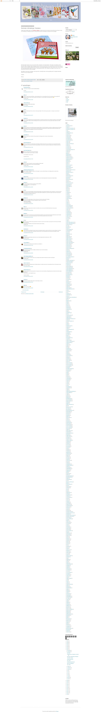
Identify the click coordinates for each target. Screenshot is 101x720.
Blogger (57, 711)
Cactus (67, 191)
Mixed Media (68, 411)
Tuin (67, 580)
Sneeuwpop (68, 527)
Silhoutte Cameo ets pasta (70, 515)
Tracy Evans (68, 574)
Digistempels (68, 234)
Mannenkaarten (68, 399)
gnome (67, 304)
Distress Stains (68, 243)
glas (67, 299)
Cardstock (67, 197)
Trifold (67, 577)
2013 (67, 688)
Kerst (67, 347)
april (68, 674)
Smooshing (68, 523)
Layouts (67, 380)
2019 (67, 680)
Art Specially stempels (69, 149)
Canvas (67, 194)
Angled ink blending (69, 143)
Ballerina (67, 160)
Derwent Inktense (69, 229)
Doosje (67, 249)
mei (68, 673)
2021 (67, 647)
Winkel (67, 616)
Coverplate (68, 211)
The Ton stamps (68, 572)
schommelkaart (68, 497)
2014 (67, 687)
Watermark (68, 611)
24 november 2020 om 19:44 (28, 203)
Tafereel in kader (69, 555)
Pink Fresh (68, 454)
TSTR (67, 579)
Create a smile (68, 216)
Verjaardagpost (68, 596)
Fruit (67, 290)
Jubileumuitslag (68, 342)
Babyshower (68, 155)
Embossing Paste (69, 267)
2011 (67, 691)
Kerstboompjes (68, 349)
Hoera (67, 324)
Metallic (67, 403)
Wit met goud (68, 618)
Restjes (67, 478)
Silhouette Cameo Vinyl (70, 512)
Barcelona (68, 161)
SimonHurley (68, 517)
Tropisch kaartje (68, 578)
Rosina (25, 235)
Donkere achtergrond (69, 248)
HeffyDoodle (68, 317)
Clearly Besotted (69, 206)
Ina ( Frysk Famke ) (27, 150)
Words (67, 623)
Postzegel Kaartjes (69, 465)
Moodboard (68, 415)
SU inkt (67, 553)
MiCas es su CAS (69, 406)
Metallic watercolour (69, 404)
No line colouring (69, 427)
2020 (67, 649)
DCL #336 (68, 660)
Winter (67, 617)
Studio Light (68, 552)
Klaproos (67, 356)
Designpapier (68, 230)
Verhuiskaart (68, 593)
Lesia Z (67, 384)
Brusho (67, 190)
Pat (24, 190)
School (67, 498)
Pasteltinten (68, 441)
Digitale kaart (68, 237)
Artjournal (67, 150)
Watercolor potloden (69, 609)
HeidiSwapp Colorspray (70, 318)
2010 (67, 692)
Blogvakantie (68, 185)
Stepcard (67, 543)
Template (67, 566)
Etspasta (67, 275)
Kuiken (67, 375)
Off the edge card (69, 430)
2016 (67, 684)
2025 (67, 642)
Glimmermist (68, 300)
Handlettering (68, 312)
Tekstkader (68, 565)
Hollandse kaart (68, 325)
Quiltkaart (67, 471)
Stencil (67, 541)
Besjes (67, 163)
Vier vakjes (68, 598)
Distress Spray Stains (69, 242)
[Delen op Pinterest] (44, 79)
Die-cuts (67, 231)
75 (66, 130)
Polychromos (68, 460)
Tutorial (67, 583)
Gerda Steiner (68, 294)
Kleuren (67, 361)
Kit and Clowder (68, 355)
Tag (66, 558)
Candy (67, 193)
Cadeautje (68, 192)
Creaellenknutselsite (27, 248)
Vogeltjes (67, 602)
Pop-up (67, 461)
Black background (69, 175)
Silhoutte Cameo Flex (69, 516)
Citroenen (67, 204)
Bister (67, 173)
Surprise (67, 554)
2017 (67, 683)
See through (68, 503)
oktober (68, 666)
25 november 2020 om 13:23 (28, 259)
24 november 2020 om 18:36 (28, 179)
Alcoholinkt (68, 137)
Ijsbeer (67, 335)
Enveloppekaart (68, 274)
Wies (24, 206)
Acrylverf (67, 134)
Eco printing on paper (69, 256)
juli (67, 670)
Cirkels (67, 203)
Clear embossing (69, 205)
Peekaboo (68, 443)
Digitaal (67, 235)
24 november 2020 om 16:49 (28, 139)
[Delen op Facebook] (43, 79)
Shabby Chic (68, 504)
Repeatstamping (69, 477)
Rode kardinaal (68, 484)
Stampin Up (68, 535)
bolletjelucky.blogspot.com (28, 169)
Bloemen (67, 181)
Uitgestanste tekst (69, 584)
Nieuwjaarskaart (68, 424)
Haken (67, 311)
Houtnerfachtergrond (69, 329)
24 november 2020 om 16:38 (28, 131)
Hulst (67, 330)
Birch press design (69, 172)
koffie (67, 372)
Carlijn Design (68, 198)
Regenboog (68, 473)
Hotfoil (67, 328)
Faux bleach (68, 279)
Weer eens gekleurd (70, 663)
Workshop (67, 624)
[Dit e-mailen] (39, 79)
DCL (67, 225)
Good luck (67, 306)
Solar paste (68, 529)
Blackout (67, 178)
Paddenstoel (68, 435)
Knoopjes (67, 371)
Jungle (67, 343)
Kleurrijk (67, 367)
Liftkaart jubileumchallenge (70, 391)
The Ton (67, 571)
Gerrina (25, 279)
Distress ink (68, 240)
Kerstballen (68, 348)
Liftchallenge (68, 387)
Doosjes (67, 250)
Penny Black (68, 446)
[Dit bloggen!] (40, 79)
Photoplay (67, 449)
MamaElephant (68, 398)
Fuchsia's (67, 291)
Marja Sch (25, 176)
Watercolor (68, 608)
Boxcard (67, 188)
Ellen (67, 98)
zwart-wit (67, 630)
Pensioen (67, 447)
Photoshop (68, 450)
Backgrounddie (68, 159)
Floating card (68, 285)
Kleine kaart (68, 359)
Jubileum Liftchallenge (69, 341)
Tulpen (67, 581)
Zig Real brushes (69, 628)
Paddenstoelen (68, 436)
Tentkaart (67, 567)
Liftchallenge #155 (70, 659)
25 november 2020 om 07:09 (28, 245)
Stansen (67, 537)
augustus (68, 669)
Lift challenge (68, 386)
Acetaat (67, 131)
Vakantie (67, 586)
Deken (67, 228)
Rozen (67, 491)
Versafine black (68, 597)
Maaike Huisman (26, 269)
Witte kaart (68, 621)
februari (68, 677)
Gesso (67, 296)
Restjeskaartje (68, 479)
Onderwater (68, 431)
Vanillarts (67, 591)
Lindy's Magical (68, 392)
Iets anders (68, 334)
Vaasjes (67, 585)
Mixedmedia (68, 412)
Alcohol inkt (68, 136)
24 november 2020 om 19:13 (28, 194)
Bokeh (67, 187)
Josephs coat (68, 340)
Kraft (67, 374)
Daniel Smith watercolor (70, 222)
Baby (67, 153)
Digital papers (68, 236)
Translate (73, 31)
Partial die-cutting (69, 440)
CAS (67, 199)
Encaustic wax (68, 273)
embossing (68, 265)
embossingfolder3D (69, 268)
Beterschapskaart (69, 167)
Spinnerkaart (68, 534)
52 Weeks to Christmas (70, 129)
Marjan (73, 35)
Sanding (67, 493)
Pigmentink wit (68, 453)
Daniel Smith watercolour (70, 223)
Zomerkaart (68, 629)
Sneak (67, 524)
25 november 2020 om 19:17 (28, 276)
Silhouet (67, 509)
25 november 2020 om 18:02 (28, 266)
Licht (67, 385)
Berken (67, 162)
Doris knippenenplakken (28, 256)
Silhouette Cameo (69, 511)
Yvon (67, 102)
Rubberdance (68, 492)
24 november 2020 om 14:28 (28, 99)
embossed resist (68, 262)
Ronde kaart (68, 486)
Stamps (67, 536)
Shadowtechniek (69, 505)
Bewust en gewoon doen (70, 169)
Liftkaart (67, 390)
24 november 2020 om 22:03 (28, 232)
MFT (67, 405)
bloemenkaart (68, 184)
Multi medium (68, 417)
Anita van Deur (26, 102)
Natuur (67, 418)
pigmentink (68, 452)
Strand (67, 548)
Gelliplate (67, 293)
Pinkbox (67, 455)
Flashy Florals (68, 284)
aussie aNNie (26, 242)
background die (68, 156)
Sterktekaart (68, 546)
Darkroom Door (68, 224)
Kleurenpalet (68, 366)
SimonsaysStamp (69, 518)
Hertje (67, 323)
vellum (67, 592)
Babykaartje (68, 154)
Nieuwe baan (68, 423)
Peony (67, 448)
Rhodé (25, 213)
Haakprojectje (68, 309)
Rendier (67, 474)
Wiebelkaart (68, 615)
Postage (67, 462)
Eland (67, 259)
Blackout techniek (69, 179)
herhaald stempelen (69, 321)
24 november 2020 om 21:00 (28, 225)
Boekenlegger (68, 186)
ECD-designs (68, 255)
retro (67, 480)
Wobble (67, 622)
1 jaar (67, 124)
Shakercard (68, 506)
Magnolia (67, 397)
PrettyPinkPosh (68, 468)
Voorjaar (67, 603)
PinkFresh (67, 456)
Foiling (67, 286)
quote (67, 472)
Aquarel (67, 144)
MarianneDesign (69, 400)
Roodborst (68, 487)
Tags (67, 561)
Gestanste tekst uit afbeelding (71, 297)
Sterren (67, 547)
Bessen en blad (68, 165)
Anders (67, 142)
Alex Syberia (68, 138)
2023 (67, 645)
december (69, 650)
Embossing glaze (69, 266)
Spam (67, 531)
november (69, 651)
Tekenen (67, 562)
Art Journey (68, 148)
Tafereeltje (68, 556)
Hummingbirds (68, 331)
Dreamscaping (68, 254)
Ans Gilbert (26, 134)
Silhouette (67, 510)
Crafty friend (68, 215)
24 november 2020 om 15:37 (28, 115)
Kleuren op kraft (68, 362)
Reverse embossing (69, 481)
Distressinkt (68, 244)
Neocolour (68, 421)
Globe (67, 303)
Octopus (67, 429)
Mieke (25, 285)
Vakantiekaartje (68, 587)
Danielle (25, 118)
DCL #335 (68, 664)
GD (66, 292)
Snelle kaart (68, 528)
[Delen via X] (41, 79)
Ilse (24, 109)
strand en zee (68, 549)
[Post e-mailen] (37, 79)
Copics (67, 209)
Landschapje (68, 378)
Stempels (67, 540)
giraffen (67, 298)
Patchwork (68, 442)
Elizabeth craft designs (69, 260)
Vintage (67, 599)
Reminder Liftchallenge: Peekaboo (72, 656)
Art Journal (68, 147)
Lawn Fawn (68, 379)
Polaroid (67, 459)
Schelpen (67, 496)
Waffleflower (68, 605)
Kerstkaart (67, 350)
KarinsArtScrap (26, 87)
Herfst (67, 319)
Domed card (68, 247)
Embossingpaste (69, 269)
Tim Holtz (67, 573)
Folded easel (68, 287)
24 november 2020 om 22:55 (28, 239)
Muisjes (67, 416)
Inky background (69, 337)
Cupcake (67, 217)
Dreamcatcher (68, 253)
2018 (67, 681)
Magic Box (68, 396)
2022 (67, 646)
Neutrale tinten (68, 422)
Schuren (67, 499)
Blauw (67, 180)
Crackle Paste (68, 212)
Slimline (67, 521)
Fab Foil (67, 278)
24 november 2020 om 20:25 (28, 217)
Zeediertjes (68, 627)
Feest (67, 280)
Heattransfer (68, 316)
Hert (67, 322)
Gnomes (67, 305)
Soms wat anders (69, 530)
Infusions (67, 336)
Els (24, 220)
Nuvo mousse (68, 428)
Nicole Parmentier (27, 142)
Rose (67, 490)
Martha (25, 182)
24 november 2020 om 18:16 (28, 166)
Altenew (67, 141)
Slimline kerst (68, 522)
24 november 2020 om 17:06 (28, 147)
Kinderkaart (68, 354)
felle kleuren (68, 281)
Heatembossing (68, 315)
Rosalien (67, 99)
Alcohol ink (68, 135)
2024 (67, 643)
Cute (67, 219)
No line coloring (68, 425)
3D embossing (68, 125)
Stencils (67, 542)
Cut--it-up (67, 218)
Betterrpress (68, 168)
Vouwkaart (68, 604)
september (69, 667)
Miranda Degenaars (69, 410)
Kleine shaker (68, 360)
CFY (67, 200)
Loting (67, 393)
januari (68, 678)
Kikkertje (67, 353)
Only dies (67, 434)
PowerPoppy (68, 467)
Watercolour (68, 610)
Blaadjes (67, 174)
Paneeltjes (68, 437)
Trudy (25, 162)
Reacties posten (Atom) (29, 293)
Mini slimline (68, 409)
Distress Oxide (68, 241)
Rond (67, 485)
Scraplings (68, 502)
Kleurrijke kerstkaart (69, 368)
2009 (67, 694)
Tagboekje (68, 559)
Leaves (67, 381)
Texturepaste (68, 568)
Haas (67, 310)
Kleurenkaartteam (69, 365)
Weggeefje (68, 612)
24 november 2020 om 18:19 (28, 173)
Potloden (67, 466)
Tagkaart (67, 560)
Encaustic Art (68, 272)
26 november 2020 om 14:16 (28, 282)
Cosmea (67, 210)
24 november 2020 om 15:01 (28, 106)
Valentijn (67, 590)
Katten (67, 346)
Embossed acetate (69, 261)
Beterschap (68, 166)
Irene (24, 126)
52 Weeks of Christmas (70, 128)
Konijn (67, 373)
